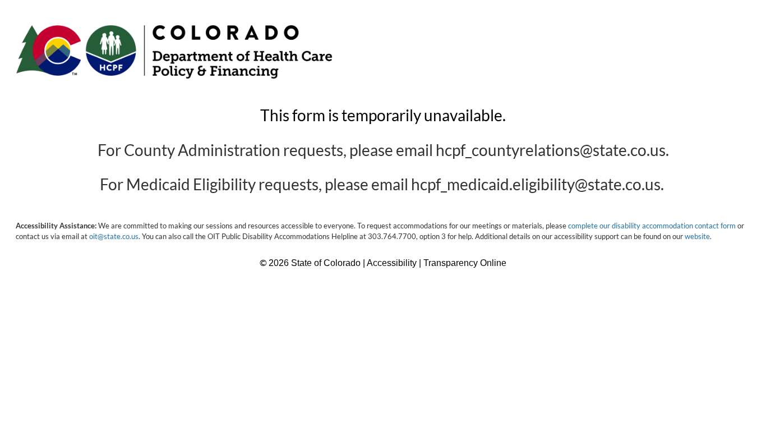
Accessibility (393, 263)
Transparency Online (464, 263)
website (697, 236)
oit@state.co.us (114, 236)
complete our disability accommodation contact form (652, 225)
